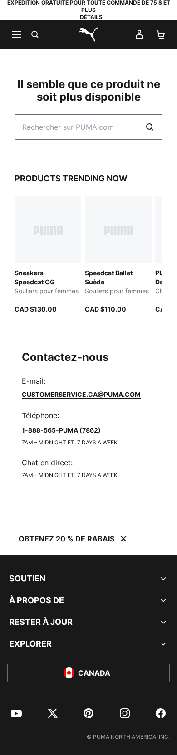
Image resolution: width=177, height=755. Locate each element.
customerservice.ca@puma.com (81, 394)
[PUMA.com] (88, 34)
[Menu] (16, 34)
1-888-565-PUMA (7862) (61, 430)
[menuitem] (16, 713)
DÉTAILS (91, 17)
